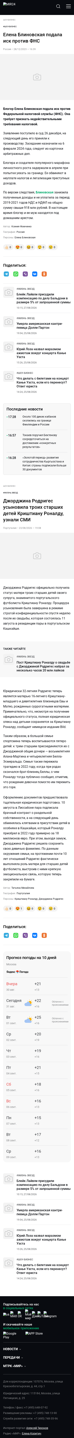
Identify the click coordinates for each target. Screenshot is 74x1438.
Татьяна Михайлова (22, 888)
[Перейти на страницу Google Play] (12, 1335)
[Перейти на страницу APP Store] (34, 1335)
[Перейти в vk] (35, 274)
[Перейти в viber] (25, 274)
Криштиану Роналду (26, 899)
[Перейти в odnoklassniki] (44, 274)
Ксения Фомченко (21, 226)
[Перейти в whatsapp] (16, 274)
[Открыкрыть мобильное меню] (68, 6)
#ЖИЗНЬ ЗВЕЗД (10, 493)
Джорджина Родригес (51, 899)
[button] (6, 274)
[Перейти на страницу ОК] (21, 1314)
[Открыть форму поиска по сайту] (58, 6)
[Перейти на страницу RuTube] (42, 1314)
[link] (26, 289)
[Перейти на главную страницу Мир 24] (9, 6)
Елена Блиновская (25, 237)
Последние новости (25, 409)
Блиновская (44, 192)
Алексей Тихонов (37, 1428)
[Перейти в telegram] (6, 274)
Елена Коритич (31, 1433)
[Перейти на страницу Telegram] (50, 1314)
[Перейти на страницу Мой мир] (28, 1314)
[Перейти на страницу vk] (6, 1314)
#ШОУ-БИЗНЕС (10, 26)
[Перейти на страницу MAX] (13, 1314)
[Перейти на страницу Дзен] (35, 1314)
